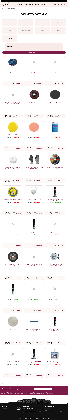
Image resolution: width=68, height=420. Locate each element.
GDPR (46, 410)
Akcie (33, 4)
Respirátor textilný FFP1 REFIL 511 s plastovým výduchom (34, 200)
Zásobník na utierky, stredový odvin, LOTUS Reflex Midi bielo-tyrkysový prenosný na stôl (55, 363)
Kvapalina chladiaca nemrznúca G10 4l (34, 70)
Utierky (58, 30)
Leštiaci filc (12, 329)
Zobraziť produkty (34, 52)
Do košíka (19, 83)
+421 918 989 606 (36, 0)
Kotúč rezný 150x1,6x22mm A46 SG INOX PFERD (13, 265)
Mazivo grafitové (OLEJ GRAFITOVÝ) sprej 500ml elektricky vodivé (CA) (34, 362)
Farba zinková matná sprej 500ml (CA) (13, 297)
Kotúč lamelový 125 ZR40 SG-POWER (13, 70)
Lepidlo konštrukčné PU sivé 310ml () (34, 297)
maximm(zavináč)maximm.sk (57, 0)
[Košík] (64, 4)
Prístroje (42, 30)
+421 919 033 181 (15, 0)
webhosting (38, 418)
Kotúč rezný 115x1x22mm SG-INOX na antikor (13, 200)
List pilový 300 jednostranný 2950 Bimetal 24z (34, 330)
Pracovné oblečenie (26, 30)
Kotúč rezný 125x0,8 (12, 232)
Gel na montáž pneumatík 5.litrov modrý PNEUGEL (55, 135)
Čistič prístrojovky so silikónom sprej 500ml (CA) (34, 232)
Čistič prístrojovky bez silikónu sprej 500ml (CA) (55, 200)
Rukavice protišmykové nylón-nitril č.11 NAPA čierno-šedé (34, 168)
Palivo (10, 30)
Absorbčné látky (9, 22)
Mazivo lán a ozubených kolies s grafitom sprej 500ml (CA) (55, 330)
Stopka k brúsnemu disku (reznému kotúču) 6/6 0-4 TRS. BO (55, 70)
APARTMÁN (43, 4)
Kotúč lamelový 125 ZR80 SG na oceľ (34, 102)
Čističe (26, 22)
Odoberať (54, 388)
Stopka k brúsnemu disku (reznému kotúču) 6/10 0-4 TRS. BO (13, 103)
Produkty (21, 4)
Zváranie (10, 38)
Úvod (17, 4)
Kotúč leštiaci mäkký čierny (55, 102)
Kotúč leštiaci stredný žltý (13, 134)
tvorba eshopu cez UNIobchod (30, 418)
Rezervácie (28, 4)
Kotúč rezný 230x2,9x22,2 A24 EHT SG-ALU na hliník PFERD (55, 265)
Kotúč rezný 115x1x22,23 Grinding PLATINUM (55, 168)
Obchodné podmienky (48, 408)
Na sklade (11, 47)
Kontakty (37, 4)
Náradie (58, 22)
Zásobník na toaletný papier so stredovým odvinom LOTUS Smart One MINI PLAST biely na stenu (13, 168)
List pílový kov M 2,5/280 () (13, 361)
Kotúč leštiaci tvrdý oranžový (34, 134)
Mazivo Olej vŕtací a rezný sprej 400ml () (55, 297)
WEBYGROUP (47, 418)
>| (42, 381)
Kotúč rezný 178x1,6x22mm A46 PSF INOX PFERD (34, 265)
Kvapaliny (42, 22)
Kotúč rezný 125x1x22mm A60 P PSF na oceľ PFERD (55, 232)
